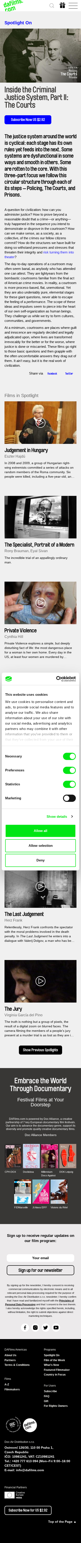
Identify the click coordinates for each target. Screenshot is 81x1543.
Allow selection (41, 845)
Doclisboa (28, 1171)
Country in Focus (55, 1374)
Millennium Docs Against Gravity (48, 1173)
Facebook (52, 373)
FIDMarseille (21, 1207)
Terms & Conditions (17, 1365)
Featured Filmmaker (57, 1369)
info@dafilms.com (30, 1470)
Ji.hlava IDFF (39, 1207)
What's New (51, 1365)
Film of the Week (54, 1360)
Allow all (40, 831)
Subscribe (50, 1391)
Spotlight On (18, 22)
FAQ (46, 1396)
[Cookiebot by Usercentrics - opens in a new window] (57, 679)
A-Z (6, 1384)
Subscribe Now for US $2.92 (28, 1510)
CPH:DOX (10, 1171)
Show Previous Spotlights (40, 1050)
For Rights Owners (56, 1405)
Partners (10, 1360)
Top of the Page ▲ (62, 1521)
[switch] (69, 770)
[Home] (13, 5)
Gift (46, 1401)
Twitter (69, 373)
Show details (57, 816)
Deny (40, 860)
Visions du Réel (59, 1207)
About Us (10, 1355)
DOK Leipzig (66, 1171)
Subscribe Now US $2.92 (28, 120)
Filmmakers (12, 1389)
